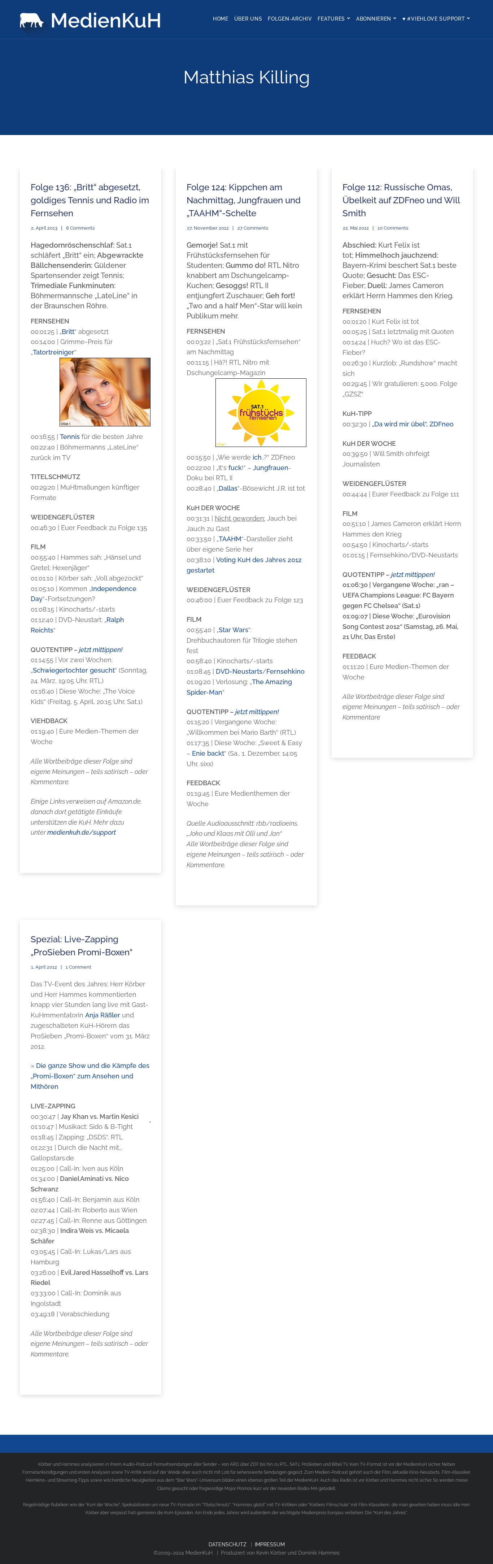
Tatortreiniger (53, 352)
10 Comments (393, 228)
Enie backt (208, 753)
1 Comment (78, 967)
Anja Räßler (102, 1015)
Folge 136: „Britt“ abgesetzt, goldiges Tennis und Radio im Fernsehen (90, 200)
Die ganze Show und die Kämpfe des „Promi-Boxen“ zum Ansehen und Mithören (90, 1076)
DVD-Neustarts (239, 671)
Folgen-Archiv (290, 19)
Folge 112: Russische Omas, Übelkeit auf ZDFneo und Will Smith (401, 200)
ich (257, 457)
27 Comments (252, 228)
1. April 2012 (44, 967)
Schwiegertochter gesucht (74, 670)
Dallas (228, 488)
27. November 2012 (208, 228)
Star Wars (233, 630)
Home (220, 19)
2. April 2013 (44, 228)
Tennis (70, 436)
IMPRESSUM (270, 1544)
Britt (68, 331)
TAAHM (230, 539)
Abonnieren (373, 19)
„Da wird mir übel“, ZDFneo (413, 424)
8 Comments (80, 228)
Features (331, 19)
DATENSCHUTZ (228, 1544)
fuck (235, 468)
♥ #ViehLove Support (433, 19)
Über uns (248, 19)
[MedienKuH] (92, 19)
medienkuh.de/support (81, 832)
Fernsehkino (285, 671)
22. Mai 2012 (356, 228)
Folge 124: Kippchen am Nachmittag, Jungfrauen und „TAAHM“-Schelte (244, 200)
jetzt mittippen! (101, 649)
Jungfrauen (270, 468)
